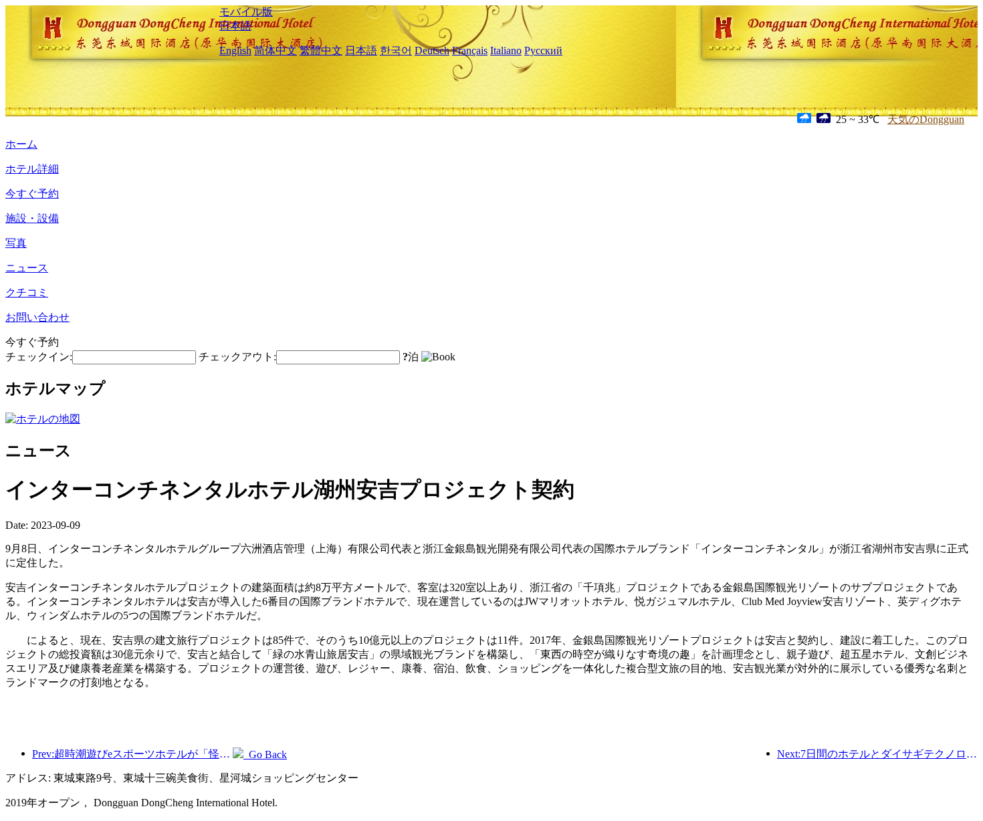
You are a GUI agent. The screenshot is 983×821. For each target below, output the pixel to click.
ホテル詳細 (32, 168)
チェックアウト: (237, 356)
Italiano (506, 50)
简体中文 (275, 50)
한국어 (396, 50)
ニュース (26, 267)
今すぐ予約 (32, 193)
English (235, 50)
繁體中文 (321, 50)
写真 (16, 243)
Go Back (265, 754)
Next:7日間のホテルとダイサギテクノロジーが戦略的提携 (877, 753)
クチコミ (26, 292)
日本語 (235, 25)
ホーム (21, 144)
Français (469, 50)
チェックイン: (38, 356)
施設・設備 (32, 218)
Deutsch (432, 50)
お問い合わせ (37, 317)
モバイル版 (246, 11)
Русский (543, 50)
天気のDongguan (925, 119)
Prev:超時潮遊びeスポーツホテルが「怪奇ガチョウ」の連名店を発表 (132, 753)
